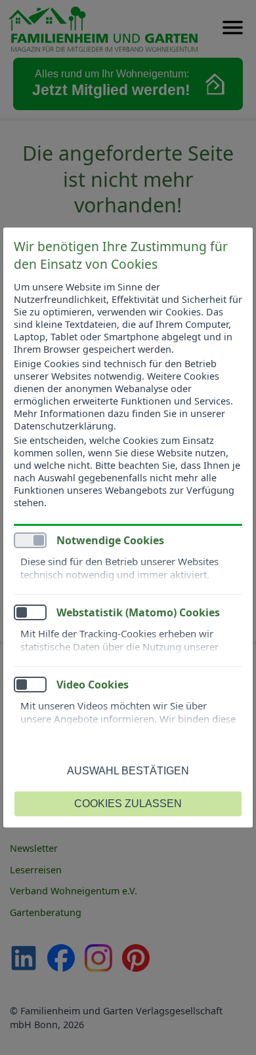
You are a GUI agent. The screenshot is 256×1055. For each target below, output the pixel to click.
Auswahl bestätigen (128, 770)
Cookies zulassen (128, 803)
